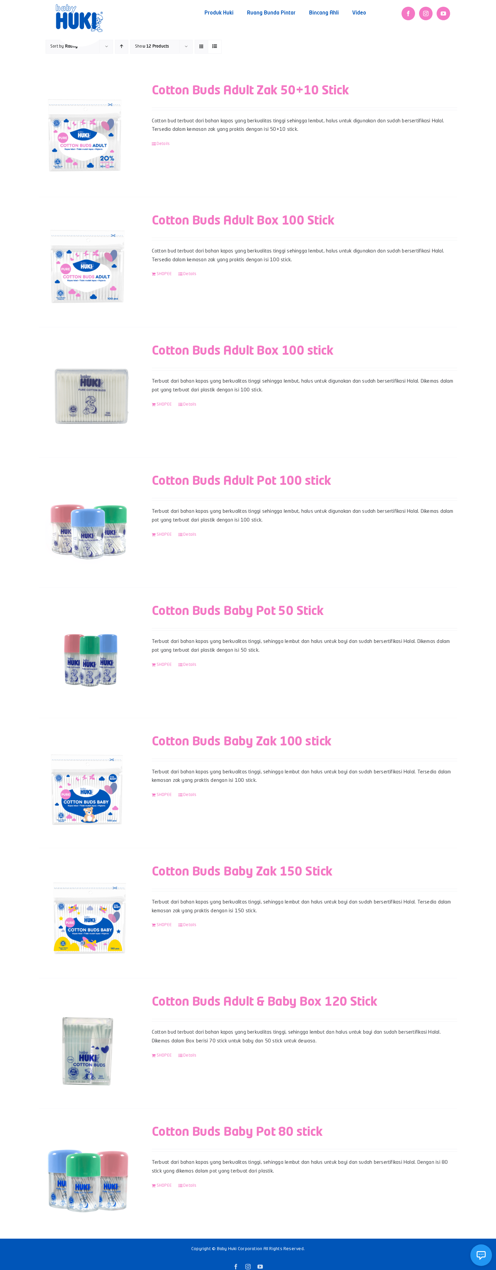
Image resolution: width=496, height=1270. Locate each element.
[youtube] (443, 13)
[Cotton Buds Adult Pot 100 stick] (87, 522)
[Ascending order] (121, 47)
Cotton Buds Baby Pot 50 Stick (238, 612)
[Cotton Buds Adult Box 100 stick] (87, 392)
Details (163, 144)
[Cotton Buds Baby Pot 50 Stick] (87, 652)
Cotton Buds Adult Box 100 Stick (243, 221)
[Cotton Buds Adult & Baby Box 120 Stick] (87, 1043)
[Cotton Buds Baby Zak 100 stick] (87, 783)
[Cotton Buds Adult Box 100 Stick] (87, 262)
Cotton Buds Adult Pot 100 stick (241, 481)
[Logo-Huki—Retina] (79, 6)
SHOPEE (164, 274)
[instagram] (426, 13)
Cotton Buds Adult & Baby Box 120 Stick (264, 1002)
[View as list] (214, 46)
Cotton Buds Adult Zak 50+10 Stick (250, 91)
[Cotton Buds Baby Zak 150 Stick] (87, 913)
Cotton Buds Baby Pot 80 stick (237, 1132)
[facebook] (408, 13)
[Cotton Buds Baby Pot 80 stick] (87, 1173)
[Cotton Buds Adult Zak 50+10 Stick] (87, 132)
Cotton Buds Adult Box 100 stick (242, 351)
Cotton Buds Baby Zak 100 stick (242, 742)
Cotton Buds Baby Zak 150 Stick (242, 872)
